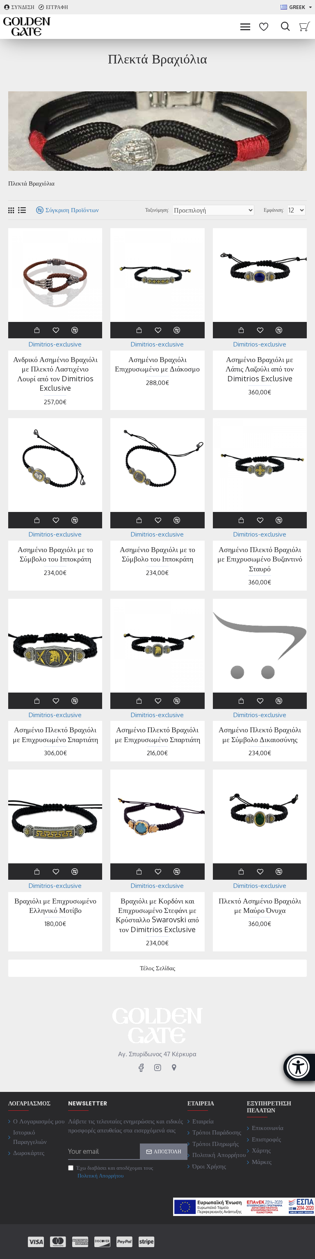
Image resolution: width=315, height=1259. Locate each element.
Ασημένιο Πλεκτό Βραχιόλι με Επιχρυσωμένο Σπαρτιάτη (55, 734)
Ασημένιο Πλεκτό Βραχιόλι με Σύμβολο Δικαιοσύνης (260, 734)
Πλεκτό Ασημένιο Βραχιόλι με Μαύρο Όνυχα (260, 905)
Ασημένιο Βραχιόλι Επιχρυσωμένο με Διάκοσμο (157, 364)
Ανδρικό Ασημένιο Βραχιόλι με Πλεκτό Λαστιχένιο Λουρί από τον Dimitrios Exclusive (55, 373)
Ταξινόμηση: (157, 210)
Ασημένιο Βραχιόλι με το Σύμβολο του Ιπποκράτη (55, 554)
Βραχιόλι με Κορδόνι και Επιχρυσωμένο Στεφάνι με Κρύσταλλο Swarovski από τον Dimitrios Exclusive (157, 915)
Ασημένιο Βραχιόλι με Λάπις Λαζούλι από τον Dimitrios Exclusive (260, 369)
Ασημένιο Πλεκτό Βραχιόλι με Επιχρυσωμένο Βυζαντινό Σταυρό (259, 559)
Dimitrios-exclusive (55, 344)
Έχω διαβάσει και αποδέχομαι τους (114, 1171)
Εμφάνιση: (274, 210)
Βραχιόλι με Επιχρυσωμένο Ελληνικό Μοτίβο (55, 905)
